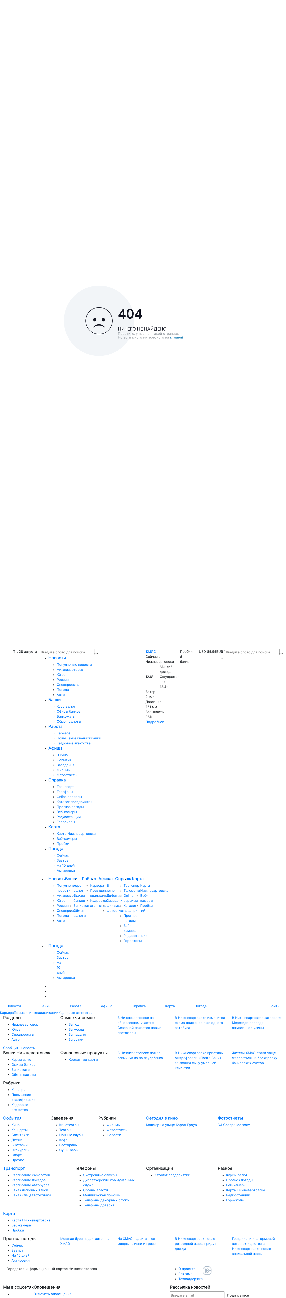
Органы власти (95, 1190)
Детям (17, 1140)
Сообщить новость (19, 1048)
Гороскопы (66, 822)
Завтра (62, 860)
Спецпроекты (68, 684)
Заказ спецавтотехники (31, 1195)
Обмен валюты (69, 721)
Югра (61, 674)
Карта (54, 826)
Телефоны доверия (99, 1205)
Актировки (66, 870)
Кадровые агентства (74, 743)
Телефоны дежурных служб (106, 1200)
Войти (274, 1006)
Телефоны (65, 792)
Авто (61, 695)
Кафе (63, 1140)
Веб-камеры (67, 812)
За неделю (77, 1034)
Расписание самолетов (31, 1175)
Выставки (20, 1145)
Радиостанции (69, 817)
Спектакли (20, 1135)
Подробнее (155, 722)
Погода (63, 689)
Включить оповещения (52, 1294)
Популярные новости (74, 664)
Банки (54, 699)
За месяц (76, 1029)
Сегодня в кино (162, 1118)
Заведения (65, 765)
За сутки (76, 1039)
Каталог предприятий (75, 802)
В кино (62, 755)
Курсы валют (22, 1059)
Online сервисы (69, 797)
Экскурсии (21, 1150)
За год (74, 1024)
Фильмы (63, 770)
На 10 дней (66, 865)
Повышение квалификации (79, 738)
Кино (16, 1125)
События (64, 760)
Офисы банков (69, 711)
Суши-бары (68, 1150)
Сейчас (63, 855)
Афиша (55, 748)
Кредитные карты (83, 1059)
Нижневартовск (70, 669)
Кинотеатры (69, 1125)
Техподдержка (190, 1279)
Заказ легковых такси (30, 1190)
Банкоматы (66, 716)
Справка (57, 779)
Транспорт (65, 787)
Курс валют (66, 706)
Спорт (17, 1155)
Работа (55, 726)
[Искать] (281, 653)
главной (176, 337)
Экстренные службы (100, 1175)
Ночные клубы (71, 1135)
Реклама (185, 1274)
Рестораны (68, 1145)
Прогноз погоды (70, 807)
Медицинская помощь (101, 1195)
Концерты (20, 1130)
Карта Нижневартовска (76, 833)
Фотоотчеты (67, 775)
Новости (57, 657)
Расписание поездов (29, 1180)
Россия (63, 679)
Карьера (64, 733)
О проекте (187, 1269)
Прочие (18, 1160)
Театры (65, 1130)
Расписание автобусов (30, 1185)
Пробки (63, 843)
